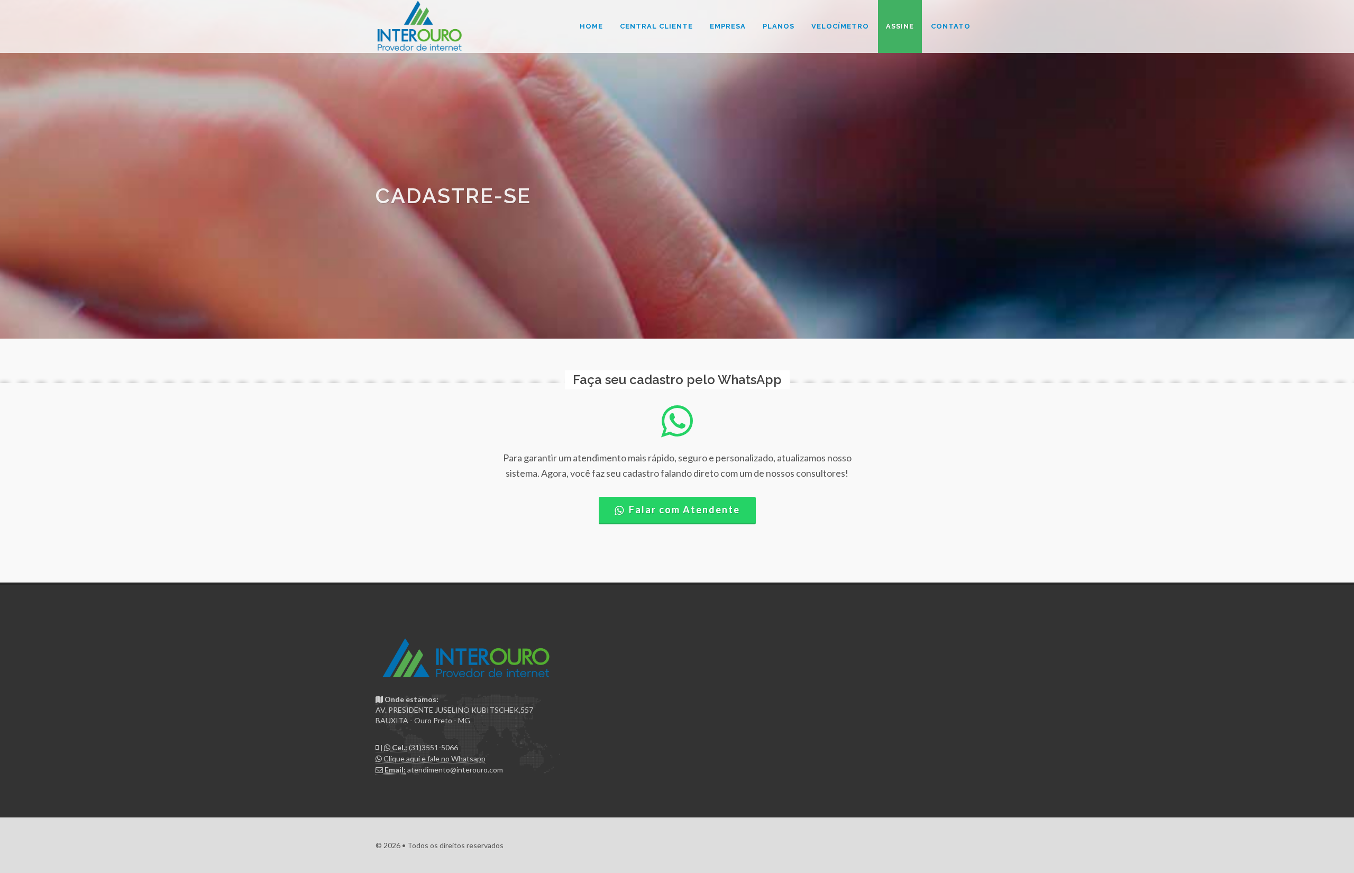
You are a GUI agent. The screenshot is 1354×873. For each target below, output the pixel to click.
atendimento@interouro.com (455, 769)
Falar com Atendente (684, 509)
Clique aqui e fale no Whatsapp (434, 758)
